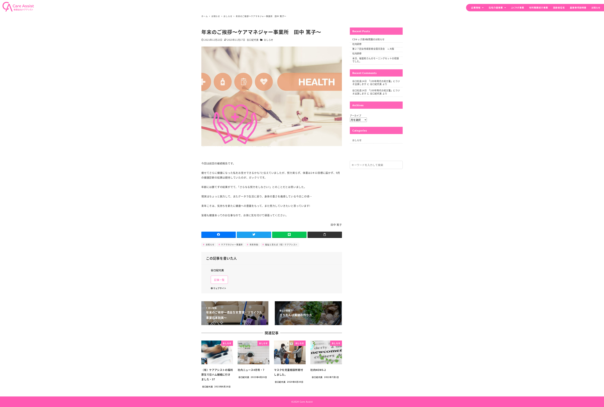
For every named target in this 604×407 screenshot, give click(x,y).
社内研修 (357, 44)
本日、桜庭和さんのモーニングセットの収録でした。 (375, 60)
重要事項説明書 (578, 7)
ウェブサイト (219, 288)
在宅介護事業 (496, 7)
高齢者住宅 (559, 7)
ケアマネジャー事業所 (231, 244)
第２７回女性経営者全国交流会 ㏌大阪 (373, 48)
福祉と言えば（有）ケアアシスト (281, 244)
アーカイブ (355, 115)
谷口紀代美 (376, 84)
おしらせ (268, 39)
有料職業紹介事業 (538, 7)
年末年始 (253, 244)
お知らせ (595, 7)
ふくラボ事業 (517, 7)
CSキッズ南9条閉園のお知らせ (368, 39)
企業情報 (476, 7)
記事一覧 (219, 280)
